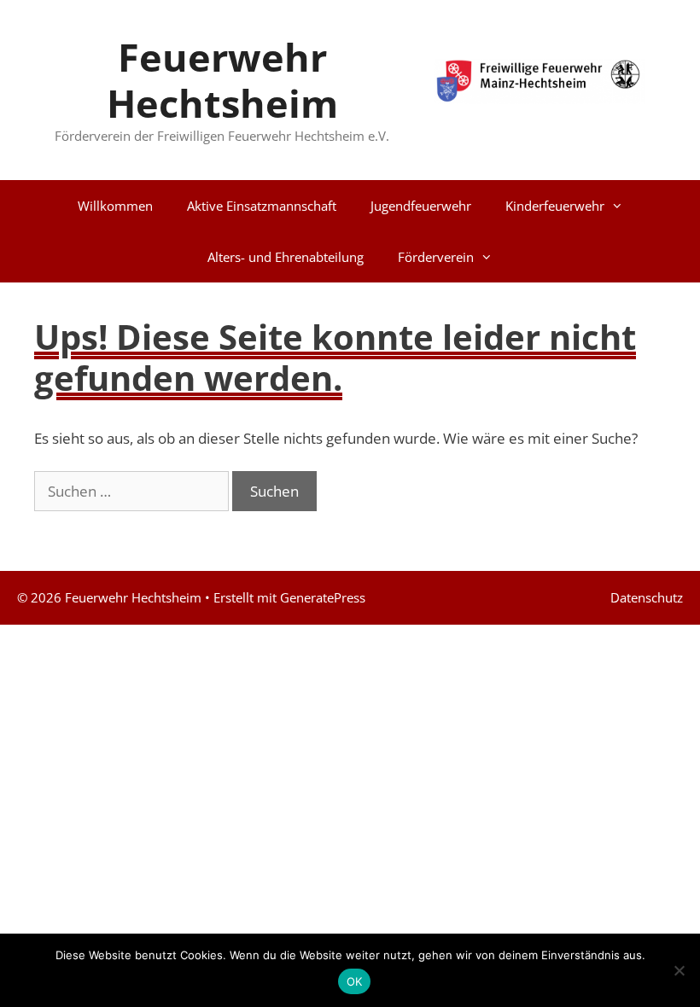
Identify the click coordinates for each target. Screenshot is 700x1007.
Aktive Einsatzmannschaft (261, 205)
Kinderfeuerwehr (554, 205)
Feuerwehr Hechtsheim (222, 80)
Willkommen (115, 205)
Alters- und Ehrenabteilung (285, 256)
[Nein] (678, 970)
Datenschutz (646, 597)
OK (355, 981)
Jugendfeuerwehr (420, 205)
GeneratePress (322, 597)
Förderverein (436, 256)
